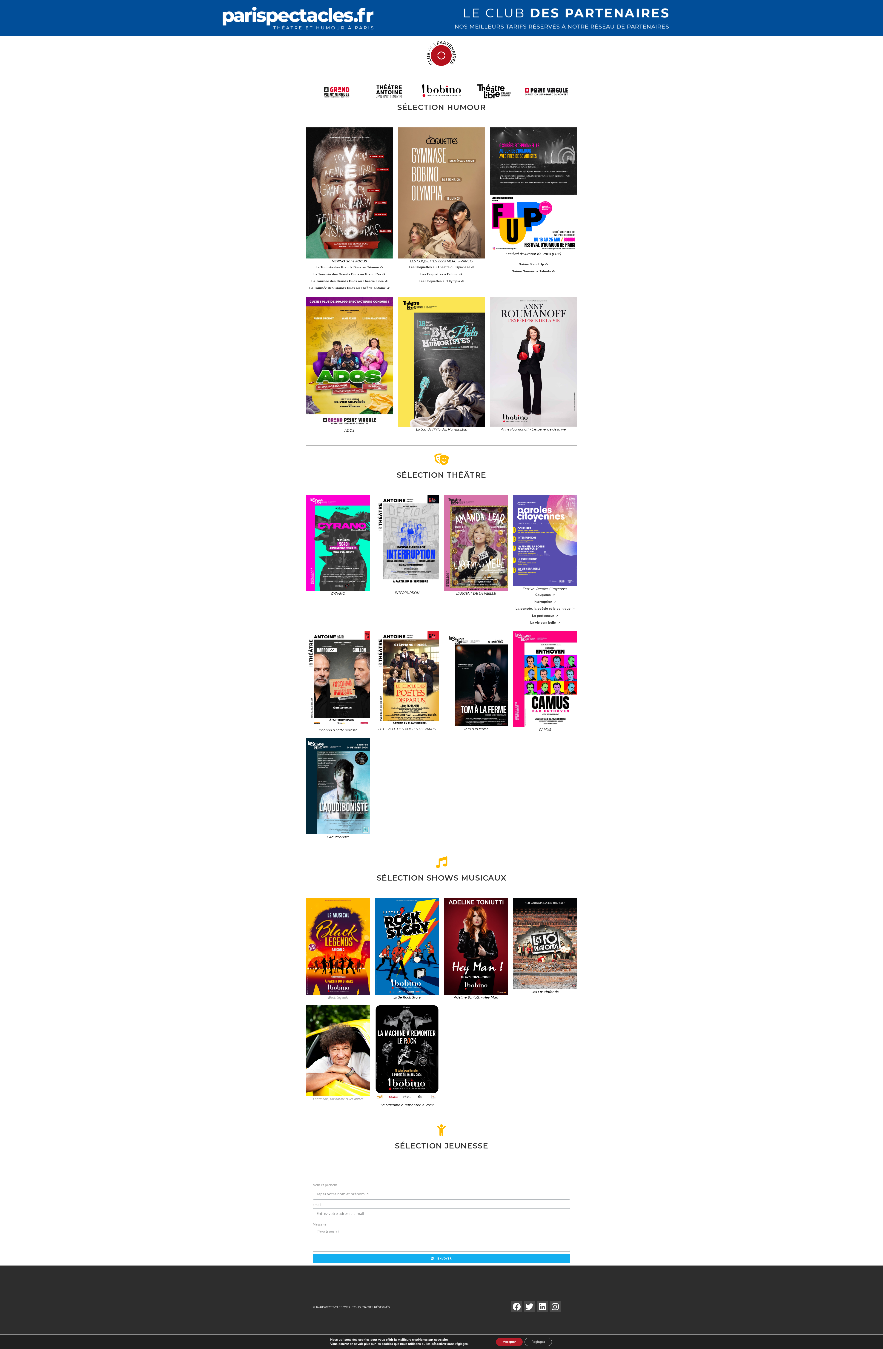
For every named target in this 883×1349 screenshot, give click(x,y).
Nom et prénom (325, 1185)
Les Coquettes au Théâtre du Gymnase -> (441, 267)
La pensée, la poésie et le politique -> (545, 608)
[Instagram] (555, 1306)
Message (319, 1224)
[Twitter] (529, 1306)
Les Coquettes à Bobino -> (441, 274)
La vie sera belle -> (545, 622)
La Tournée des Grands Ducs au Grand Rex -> (349, 274)
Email (317, 1205)
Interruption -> (545, 601)
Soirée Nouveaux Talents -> (533, 271)
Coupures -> (545, 595)
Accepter (509, 1342)
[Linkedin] (542, 1306)
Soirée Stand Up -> (533, 264)
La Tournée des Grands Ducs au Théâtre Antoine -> (349, 288)
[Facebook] (516, 1306)
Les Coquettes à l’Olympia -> (441, 281)
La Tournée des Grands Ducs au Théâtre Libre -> (349, 281)
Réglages (538, 1342)
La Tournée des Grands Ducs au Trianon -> (349, 267)
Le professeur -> (545, 615)
